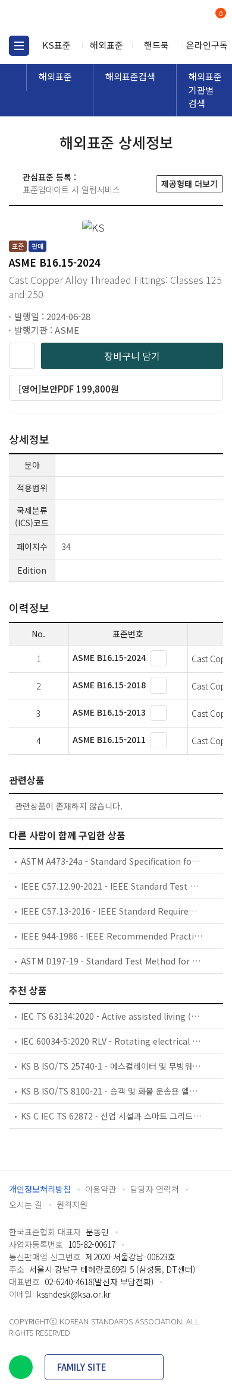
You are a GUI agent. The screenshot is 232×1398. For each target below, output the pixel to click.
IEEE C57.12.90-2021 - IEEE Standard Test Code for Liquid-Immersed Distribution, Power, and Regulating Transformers (112, 886)
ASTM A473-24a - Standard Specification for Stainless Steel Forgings (112, 861)
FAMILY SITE (81, 1367)
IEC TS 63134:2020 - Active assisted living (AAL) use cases (112, 1016)
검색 (171, 18)
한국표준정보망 (62, 18)
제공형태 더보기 (189, 183)
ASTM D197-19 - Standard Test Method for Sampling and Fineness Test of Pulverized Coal (112, 961)
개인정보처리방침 (40, 1189)
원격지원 (72, 1204)
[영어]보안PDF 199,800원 (68, 388)
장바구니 (219, 14)
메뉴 (19, 46)
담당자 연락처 (154, 1189)
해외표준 (106, 45)
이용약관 (100, 1189)
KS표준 (56, 45)
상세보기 (159, 658)
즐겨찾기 (22, 356)
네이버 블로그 (21, 1367)
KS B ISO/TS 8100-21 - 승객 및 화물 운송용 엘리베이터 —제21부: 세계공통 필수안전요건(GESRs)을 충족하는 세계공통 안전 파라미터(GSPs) (112, 1091)
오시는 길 (25, 1204)
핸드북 (156, 45)
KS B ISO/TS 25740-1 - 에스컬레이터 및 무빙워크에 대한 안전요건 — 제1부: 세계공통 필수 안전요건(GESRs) (112, 1066)
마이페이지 (191, 18)
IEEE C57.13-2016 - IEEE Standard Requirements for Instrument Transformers (112, 911)
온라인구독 (207, 45)
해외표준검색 (130, 76)
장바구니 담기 (132, 356)
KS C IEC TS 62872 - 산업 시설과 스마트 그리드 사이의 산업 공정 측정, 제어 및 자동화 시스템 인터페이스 (112, 1116)
